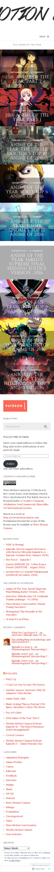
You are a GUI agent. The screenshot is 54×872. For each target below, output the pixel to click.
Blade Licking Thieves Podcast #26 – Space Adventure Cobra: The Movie (26, 706)
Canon (9, 766)
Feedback (11, 775)
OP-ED (10, 793)
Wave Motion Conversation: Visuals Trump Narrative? (25, 605)
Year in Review (14, 834)
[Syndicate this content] (4, 673)
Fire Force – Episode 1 (18, 559)
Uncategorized (14, 816)
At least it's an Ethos (17, 619)
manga (10, 784)
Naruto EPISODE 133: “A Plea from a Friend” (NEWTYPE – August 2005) (26, 566)
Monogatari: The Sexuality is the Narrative (24, 613)
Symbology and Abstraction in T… (31, 641)
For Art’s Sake (14, 712)
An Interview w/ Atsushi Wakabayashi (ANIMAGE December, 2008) (27, 573)
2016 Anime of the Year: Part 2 (22, 718)
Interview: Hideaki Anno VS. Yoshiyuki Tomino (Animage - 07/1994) (27, 598)
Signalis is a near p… (23, 647)
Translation (12, 811)
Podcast (10, 798)
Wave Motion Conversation (21, 825)
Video (9, 820)
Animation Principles (17, 757)
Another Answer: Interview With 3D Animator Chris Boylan (25, 692)
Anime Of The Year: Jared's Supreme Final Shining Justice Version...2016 (26, 590)
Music (9, 789)
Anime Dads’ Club (15, 698)
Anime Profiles (14, 762)
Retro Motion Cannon (18, 802)
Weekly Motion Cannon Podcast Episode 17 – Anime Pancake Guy (24, 742)
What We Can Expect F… (25, 632)
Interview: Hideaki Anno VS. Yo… (30, 635)
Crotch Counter (15, 735)
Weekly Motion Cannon (19, 829)
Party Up (11, 679)
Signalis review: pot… (23, 653)
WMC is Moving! (15, 544)
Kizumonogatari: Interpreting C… (30, 649)
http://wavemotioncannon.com (21, 517)
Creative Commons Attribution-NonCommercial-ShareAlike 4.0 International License (26, 504)
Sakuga (10, 807)
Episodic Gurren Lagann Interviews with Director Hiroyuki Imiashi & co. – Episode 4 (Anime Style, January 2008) (27, 552)
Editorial (11, 771)
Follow (10, 463)
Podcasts (11, 673)
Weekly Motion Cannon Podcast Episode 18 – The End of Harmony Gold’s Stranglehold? (25, 726)
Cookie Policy (14, 860)
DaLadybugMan (20, 639)
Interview (11, 780)
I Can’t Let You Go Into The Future (25, 684)
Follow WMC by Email (16, 437)
